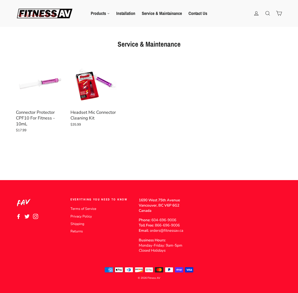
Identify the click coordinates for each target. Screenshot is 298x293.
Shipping (77, 223)
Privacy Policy (81, 216)
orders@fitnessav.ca (166, 230)
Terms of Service (83, 208)
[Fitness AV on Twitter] (27, 216)
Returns (76, 231)
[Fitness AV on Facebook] (18, 216)
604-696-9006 (163, 220)
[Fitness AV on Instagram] (35, 216)
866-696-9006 (167, 225)
